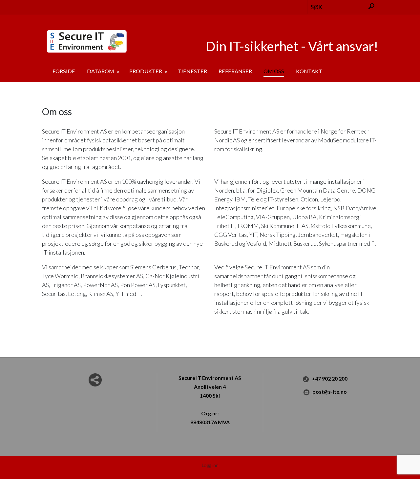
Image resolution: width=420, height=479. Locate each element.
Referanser (235, 71)
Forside (63, 71)
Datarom (101, 71)
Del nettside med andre (95, 379)
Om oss (273, 71)
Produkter (146, 71)
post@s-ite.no (329, 391)
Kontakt (309, 71)
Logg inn (210, 465)
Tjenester (192, 71)
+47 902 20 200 (329, 378)
